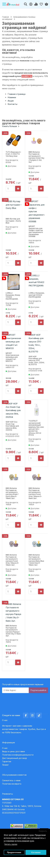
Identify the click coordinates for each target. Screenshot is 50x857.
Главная (5, 17)
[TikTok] (39, 715)
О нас (5, 748)
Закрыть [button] (43, 831)
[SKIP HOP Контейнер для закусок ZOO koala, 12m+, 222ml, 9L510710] (36, 343)
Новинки (12, 97)
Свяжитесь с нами (11, 780)
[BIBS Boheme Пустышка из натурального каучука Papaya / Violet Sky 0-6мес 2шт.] (13, 612)
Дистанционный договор (15, 758)
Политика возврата (11, 783)
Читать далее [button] (10, 844)
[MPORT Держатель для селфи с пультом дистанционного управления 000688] (36, 211)
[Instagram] (32, 715)
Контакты (12, 104)
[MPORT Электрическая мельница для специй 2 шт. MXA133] (14, 341)
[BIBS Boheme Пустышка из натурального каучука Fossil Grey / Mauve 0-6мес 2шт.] (36, 477)
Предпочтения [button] (14, 852)
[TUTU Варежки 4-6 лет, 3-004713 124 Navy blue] (14, 141)
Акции (11, 100)
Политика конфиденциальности (17, 754)
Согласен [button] (35, 852)
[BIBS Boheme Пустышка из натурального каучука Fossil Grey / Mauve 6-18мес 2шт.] (14, 544)
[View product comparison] (36, 4)
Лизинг (5, 764)
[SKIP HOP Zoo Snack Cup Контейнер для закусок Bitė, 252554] (14, 410)
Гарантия (6, 761)
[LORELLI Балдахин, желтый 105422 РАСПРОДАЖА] (36, 282)
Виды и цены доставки (13, 751)
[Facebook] (25, 715)
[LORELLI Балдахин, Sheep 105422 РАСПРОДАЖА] (13, 282)
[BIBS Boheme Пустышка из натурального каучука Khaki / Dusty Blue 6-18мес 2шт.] (14, 477)
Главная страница (16, 94)
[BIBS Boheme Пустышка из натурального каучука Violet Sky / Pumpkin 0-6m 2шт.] (36, 141)
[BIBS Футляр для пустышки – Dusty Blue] (14, 208)
